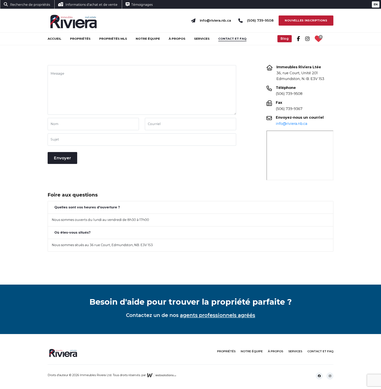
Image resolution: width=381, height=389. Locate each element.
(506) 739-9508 (260, 20)
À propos (177, 38)
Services (202, 38)
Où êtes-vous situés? (72, 232)
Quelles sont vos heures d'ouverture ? (87, 207)
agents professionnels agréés (217, 315)
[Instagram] (329, 376)
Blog (285, 38)
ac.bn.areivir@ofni (291, 123)
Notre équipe (148, 38)
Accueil (54, 38)
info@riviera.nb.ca (215, 20)
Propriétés (80, 38)
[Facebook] (319, 376)
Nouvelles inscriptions (306, 20)
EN (376, 4)
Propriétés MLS (113, 38)
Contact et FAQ (232, 38)
